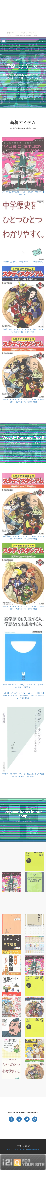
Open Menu (3, 40)
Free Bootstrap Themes (16, 1149)
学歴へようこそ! (23, 66)
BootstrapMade (33, 1149)
